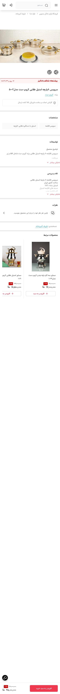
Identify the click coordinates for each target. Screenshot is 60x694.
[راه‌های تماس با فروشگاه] (5, 678)
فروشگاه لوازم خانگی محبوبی (48, 13)
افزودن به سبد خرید (44, 688)
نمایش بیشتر (55, 162)
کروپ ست (49, 94)
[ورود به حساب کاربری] (11, 5)
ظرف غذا (32, 13)
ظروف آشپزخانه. (20, 13)
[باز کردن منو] (55, 5)
